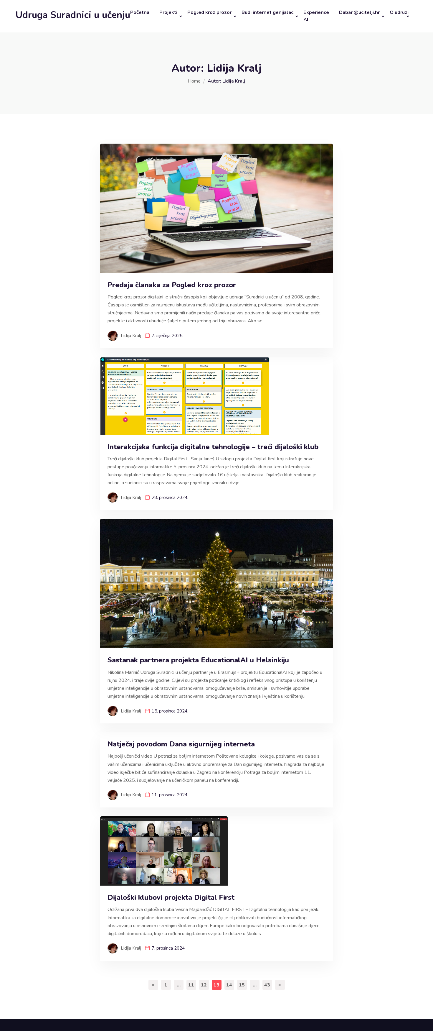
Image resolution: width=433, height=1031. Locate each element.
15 (242, 985)
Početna (139, 12)
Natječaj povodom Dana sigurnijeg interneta (181, 744)
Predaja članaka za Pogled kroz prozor (172, 285)
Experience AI (316, 16)
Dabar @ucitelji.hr (359, 12)
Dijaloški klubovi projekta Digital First (171, 897)
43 (267, 985)
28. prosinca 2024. (170, 497)
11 (191, 985)
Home (194, 81)
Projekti (168, 12)
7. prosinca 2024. (169, 948)
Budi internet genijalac (267, 12)
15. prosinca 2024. (170, 711)
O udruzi (399, 12)
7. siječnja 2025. (167, 336)
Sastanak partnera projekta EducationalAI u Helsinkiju (199, 660)
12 (204, 985)
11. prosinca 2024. (170, 795)
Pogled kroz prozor (209, 12)
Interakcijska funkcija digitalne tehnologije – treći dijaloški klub (213, 447)
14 (229, 985)
